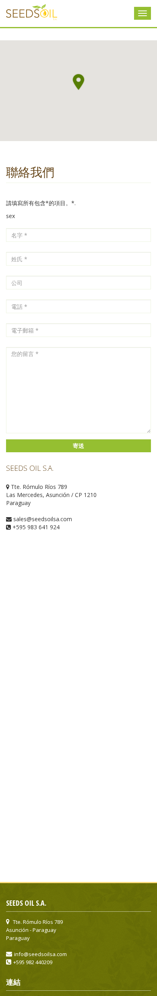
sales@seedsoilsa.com (42, 519)
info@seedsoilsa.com (40, 954)
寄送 (78, 445)
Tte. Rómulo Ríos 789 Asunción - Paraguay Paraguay (34, 930)
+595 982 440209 (32, 962)
